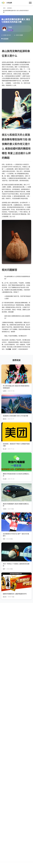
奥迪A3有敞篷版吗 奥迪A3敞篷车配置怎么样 (16, 505)
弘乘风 (4, 391)
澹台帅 (4, 596)
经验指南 (5, 38)
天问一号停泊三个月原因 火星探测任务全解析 (16, 565)
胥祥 (4, 539)
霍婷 (4, 569)
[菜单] (30, 3)
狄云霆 (4, 479)
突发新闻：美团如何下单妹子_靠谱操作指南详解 (16, 445)
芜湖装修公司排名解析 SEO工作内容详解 (15, 416)
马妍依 (4, 509)
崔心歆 (4, 449)
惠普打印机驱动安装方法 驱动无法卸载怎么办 (16, 475)
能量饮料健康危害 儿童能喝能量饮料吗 (15, 593)
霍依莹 (4, 419)
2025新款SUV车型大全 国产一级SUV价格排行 (16, 535)
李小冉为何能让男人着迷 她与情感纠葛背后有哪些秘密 (16, 387)
